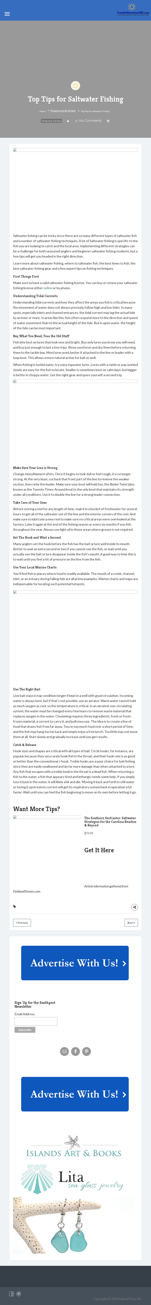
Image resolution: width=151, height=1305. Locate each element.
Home (43, 111)
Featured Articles (63, 111)
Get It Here (99, 850)
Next (130, 922)
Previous (22, 922)
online (47, 288)
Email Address (25, 1014)
